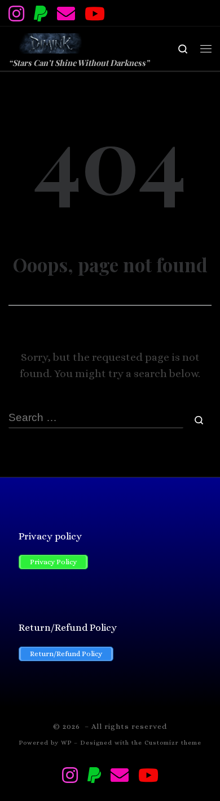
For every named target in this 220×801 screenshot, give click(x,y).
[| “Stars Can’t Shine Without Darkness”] (49, 41)
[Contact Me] (66, 14)
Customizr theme (172, 742)
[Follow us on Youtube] (95, 14)
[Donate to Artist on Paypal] (40, 14)
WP (66, 742)
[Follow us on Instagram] (16, 14)
